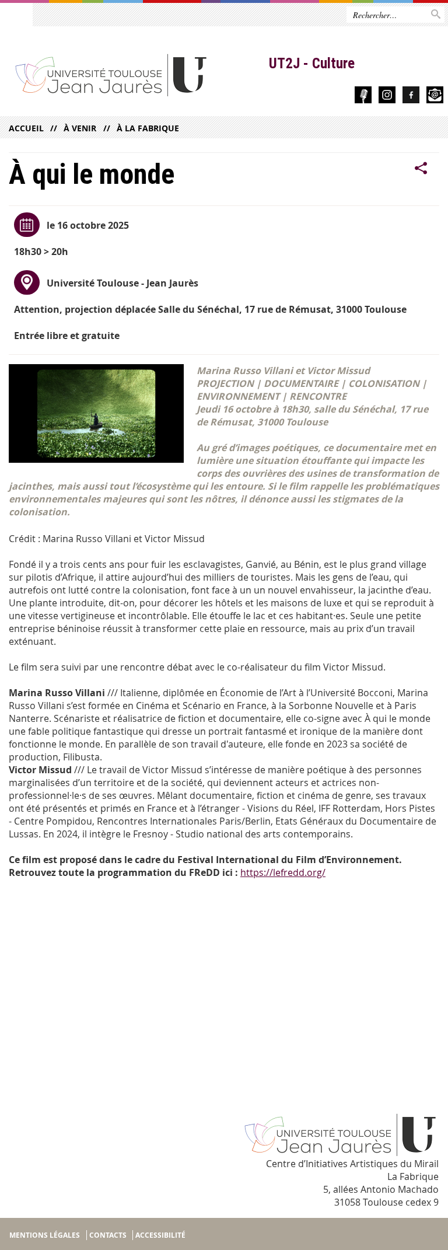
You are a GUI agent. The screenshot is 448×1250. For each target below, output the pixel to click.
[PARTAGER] (421, 169)
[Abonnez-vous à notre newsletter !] (434, 96)
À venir (80, 128)
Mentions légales (44, 1235)
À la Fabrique (147, 128)
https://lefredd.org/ (283, 872)
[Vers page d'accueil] (134, 74)
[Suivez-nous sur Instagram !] (387, 96)
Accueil (26, 128)
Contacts (108, 1235)
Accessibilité (160, 1235)
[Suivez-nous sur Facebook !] (410, 96)
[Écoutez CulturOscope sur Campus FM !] (363, 96)
